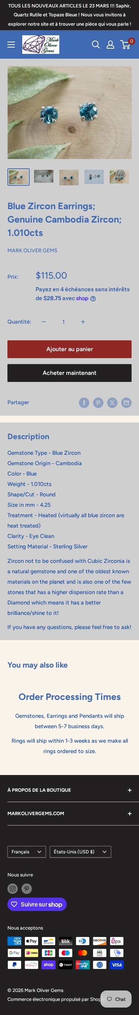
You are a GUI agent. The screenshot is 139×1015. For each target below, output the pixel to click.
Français (20, 852)
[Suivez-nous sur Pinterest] (26, 888)
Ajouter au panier (69, 349)
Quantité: (19, 321)
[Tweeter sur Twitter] (112, 402)
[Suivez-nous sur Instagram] (12, 888)
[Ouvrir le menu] (11, 45)
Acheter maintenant (69, 372)
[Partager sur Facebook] (84, 402)
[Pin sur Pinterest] (98, 402)
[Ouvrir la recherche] (96, 44)
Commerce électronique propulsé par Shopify (57, 999)
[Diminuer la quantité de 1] (44, 322)
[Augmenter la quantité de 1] (83, 322)
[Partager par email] (126, 402)
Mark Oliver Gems (32, 250)
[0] (125, 44)
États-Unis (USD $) (74, 852)
